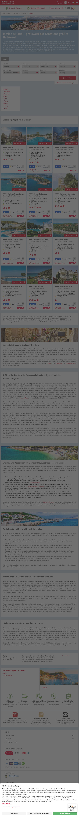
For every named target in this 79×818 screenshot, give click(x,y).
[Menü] (75, 805)
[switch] (72, 810)
